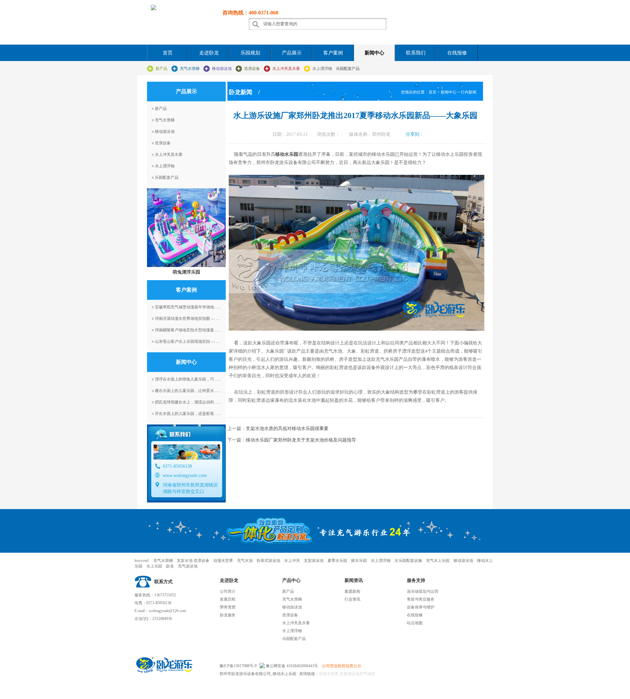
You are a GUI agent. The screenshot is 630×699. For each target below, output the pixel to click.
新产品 (161, 68)
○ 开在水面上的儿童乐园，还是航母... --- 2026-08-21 (196, 413)
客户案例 (333, 52)
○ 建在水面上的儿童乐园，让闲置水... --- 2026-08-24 (196, 390)
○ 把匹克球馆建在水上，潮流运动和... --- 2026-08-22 (196, 402)
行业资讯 (352, 599)
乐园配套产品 (348, 68)
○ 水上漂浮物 (163, 166)
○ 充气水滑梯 (163, 120)
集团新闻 (352, 591)
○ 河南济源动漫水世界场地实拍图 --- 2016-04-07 (193, 318)
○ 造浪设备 (161, 143)
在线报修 (457, 52)
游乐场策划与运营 (422, 591)
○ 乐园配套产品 (165, 177)
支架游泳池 (349, 673)
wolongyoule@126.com (167, 610)
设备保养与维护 (420, 607)
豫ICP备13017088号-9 (238, 666)
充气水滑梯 (190, 68)
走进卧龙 (209, 52)
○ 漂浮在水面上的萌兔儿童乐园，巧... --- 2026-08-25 (196, 379)
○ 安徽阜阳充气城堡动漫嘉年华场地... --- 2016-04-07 (196, 307)
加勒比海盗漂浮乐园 (186, 272)
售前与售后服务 (420, 599)
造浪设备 (252, 68)
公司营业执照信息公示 (341, 666)
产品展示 (292, 52)
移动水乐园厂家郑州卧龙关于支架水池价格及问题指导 (301, 440)
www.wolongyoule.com (185, 475)
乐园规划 (250, 52)
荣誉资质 (228, 607)
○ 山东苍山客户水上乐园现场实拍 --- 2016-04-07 (193, 341)
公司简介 (228, 591)
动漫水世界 (329, 673)
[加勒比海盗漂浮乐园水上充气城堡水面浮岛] (186, 227)
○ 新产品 (159, 108)
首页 (168, 52)
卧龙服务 (228, 615)
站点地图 (415, 623)
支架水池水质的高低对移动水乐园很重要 (287, 428)
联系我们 (416, 52)
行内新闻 (468, 92)
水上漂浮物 (322, 68)
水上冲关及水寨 (286, 68)
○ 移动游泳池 (163, 131)
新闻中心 (374, 52)
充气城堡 (367, 673)
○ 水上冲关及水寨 (167, 154)
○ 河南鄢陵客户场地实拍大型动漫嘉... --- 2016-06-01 (196, 330)
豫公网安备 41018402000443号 (291, 666)
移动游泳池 (222, 68)
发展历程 (228, 599)
